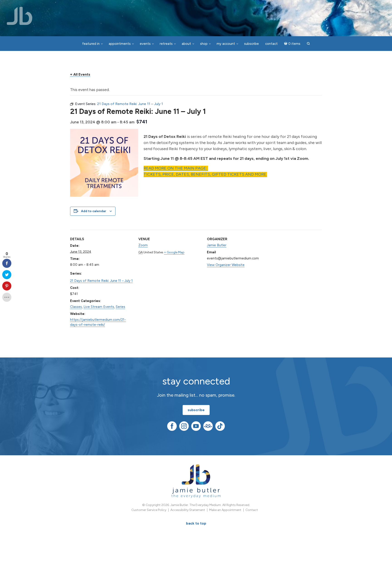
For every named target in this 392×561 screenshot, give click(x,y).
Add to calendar (93, 211)
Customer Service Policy (148, 510)
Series (120, 307)
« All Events (80, 74)
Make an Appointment (225, 510)
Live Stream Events (98, 307)
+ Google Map (174, 252)
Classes (76, 307)
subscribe (196, 410)
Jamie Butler (216, 245)
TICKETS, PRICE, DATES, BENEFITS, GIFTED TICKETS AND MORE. (205, 174)
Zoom (143, 245)
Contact (251, 510)
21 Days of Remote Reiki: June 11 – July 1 (101, 281)
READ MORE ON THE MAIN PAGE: (176, 168)
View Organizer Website (226, 265)
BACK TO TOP (196, 523)
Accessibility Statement (187, 510)
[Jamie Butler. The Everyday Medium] (19, 16)
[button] (308, 43)
